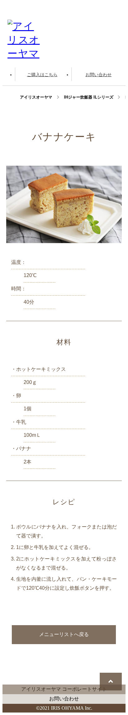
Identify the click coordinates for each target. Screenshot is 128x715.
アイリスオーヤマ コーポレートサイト (64, 689)
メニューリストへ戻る (64, 634)
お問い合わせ (98, 74)
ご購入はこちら (42, 74)
